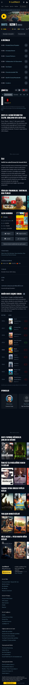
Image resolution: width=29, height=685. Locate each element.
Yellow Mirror (5, 650)
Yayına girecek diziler (7, 661)
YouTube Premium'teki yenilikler (10, 638)
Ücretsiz (16, 94)
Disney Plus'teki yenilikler (8, 635)
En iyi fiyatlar (8, 94)
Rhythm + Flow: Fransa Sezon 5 (10, 669)
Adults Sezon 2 (5, 673)
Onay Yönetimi (18, 573)
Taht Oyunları (5, 602)
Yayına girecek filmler (7, 645)
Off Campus (5, 600)
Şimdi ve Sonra (6, 584)
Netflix (3, 615)
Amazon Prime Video (7, 617)
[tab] (14, 45)
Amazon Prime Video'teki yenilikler (11, 633)
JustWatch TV (5, 623)
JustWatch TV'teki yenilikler (9, 640)
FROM (3, 605)
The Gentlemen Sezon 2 (8, 666)
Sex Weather (5, 586)
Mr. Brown (4, 588)
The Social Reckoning (7, 648)
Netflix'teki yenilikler (7, 631)
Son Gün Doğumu (6, 652)
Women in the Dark (7, 590)
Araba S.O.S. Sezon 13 (7, 671)
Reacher (4, 607)
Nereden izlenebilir (8, 34)
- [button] (10, 45)
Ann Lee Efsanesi (6, 654)
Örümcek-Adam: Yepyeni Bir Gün (10, 582)
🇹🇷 (24, 90)
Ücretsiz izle (21, 34)
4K (20, 94)
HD (24, 94)
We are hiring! (7, 572)
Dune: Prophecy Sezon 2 (8, 664)
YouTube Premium (6, 621)
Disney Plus (5, 619)
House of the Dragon (7, 598)
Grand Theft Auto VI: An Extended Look (12, 656)
